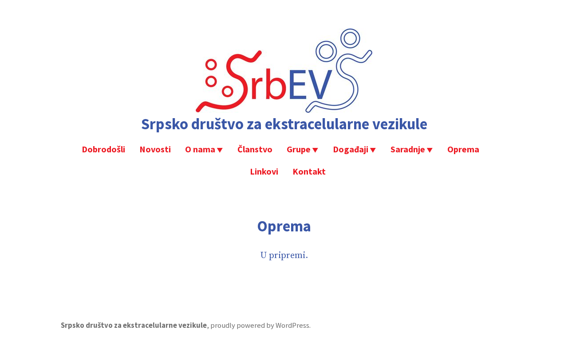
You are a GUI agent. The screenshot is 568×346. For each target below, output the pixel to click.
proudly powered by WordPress (259, 325)
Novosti (155, 149)
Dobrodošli (103, 149)
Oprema (463, 149)
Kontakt (309, 171)
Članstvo (254, 149)
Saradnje (407, 149)
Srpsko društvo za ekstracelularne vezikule (284, 123)
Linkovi (264, 171)
